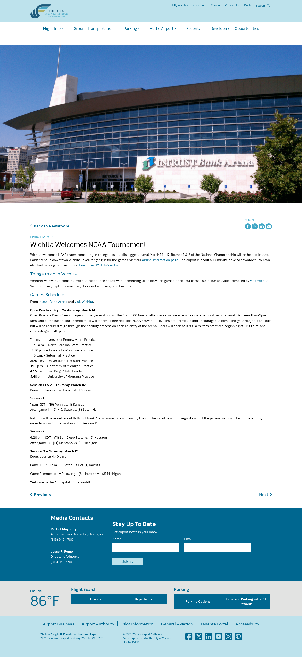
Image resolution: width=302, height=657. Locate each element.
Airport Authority (98, 624)
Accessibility (247, 624)
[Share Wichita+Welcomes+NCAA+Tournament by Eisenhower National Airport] (269, 226)
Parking (130, 28)
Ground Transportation (94, 28)
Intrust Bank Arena (53, 302)
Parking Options (198, 602)
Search (260, 5)
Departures (143, 599)
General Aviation (177, 624)
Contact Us (232, 5)
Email (188, 539)
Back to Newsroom (51, 226)
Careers (216, 5)
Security (193, 28)
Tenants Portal (214, 624)
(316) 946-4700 (62, 562)
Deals (247, 5)
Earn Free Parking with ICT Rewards (246, 601)
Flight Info (52, 28)
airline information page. (160, 260)
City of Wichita (162, 638)
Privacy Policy (131, 641)
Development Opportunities (235, 28)
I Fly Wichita (180, 5)
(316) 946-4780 (62, 540)
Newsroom (199, 5)
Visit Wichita (84, 302)
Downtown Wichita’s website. (100, 265)
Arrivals (95, 599)
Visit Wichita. (259, 281)
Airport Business (58, 624)
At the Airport (161, 28)
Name (116, 539)
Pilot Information (138, 624)
